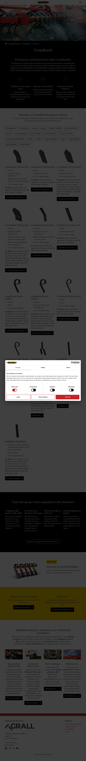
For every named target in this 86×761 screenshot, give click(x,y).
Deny (18, 397)
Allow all (67, 397)
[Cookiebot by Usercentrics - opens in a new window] (72, 362)
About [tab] (68, 367)
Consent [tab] (17, 367)
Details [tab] (43, 367)
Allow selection (43, 397)
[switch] (33, 391)
